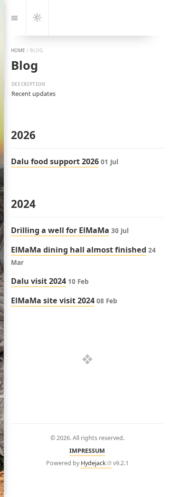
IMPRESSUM (87, 451)
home (18, 50)
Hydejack (93, 463)
